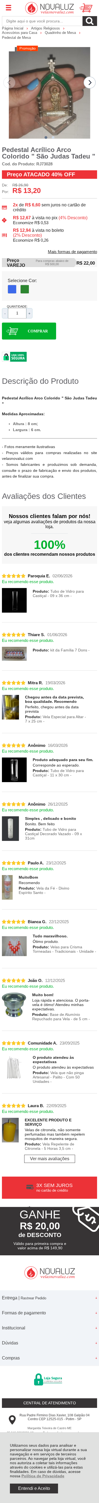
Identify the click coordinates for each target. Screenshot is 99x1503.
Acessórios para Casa (20, 33)
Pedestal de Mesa (16, 38)
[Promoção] (27, 48)
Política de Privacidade (42, 1476)
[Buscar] (89, 21)
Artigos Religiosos (46, 28)
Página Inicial (13, 28)
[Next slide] (90, 83)
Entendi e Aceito (34, 1488)
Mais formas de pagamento (72, 252)
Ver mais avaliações (49, 1158)
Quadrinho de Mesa (61, 33)
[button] (46, 137)
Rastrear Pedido (33, 1298)
